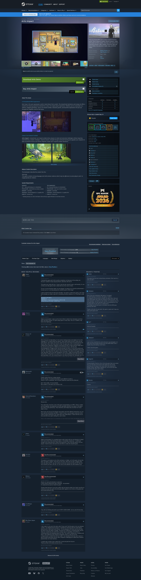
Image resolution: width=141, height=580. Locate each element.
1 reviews (28, 435)
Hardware (82, 570)
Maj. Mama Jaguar (30, 520)
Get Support (108, 570)
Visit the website (93, 146)
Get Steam (107, 565)
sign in (110, 1)
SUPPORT (62, 4)
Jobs (81, 568)
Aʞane (27, 274)
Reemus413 (29, 371)
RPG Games (30, 19)
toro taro (28, 454)
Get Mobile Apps (109, 568)
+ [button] (114, 65)
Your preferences (115, 244)
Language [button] (45, 258)
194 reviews (28, 477)
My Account (108, 573)
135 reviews (28, 373)
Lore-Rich (91, 65)
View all (117, 227)
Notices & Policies (95, 570)
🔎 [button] (89, 209)
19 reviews (28, 455)
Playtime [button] (63, 258)
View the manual (93, 166)
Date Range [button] (54, 258)
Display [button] (70, 258)
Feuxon (102, 58)
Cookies (93, 573)
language (116, 1)
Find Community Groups (94, 175)
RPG (112, 65)
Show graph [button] (114, 258)
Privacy (93, 565)
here (48, 232)
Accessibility (94, 568)
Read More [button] (81, 359)
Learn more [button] (113, 118)
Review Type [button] (25, 258)
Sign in (24, 71)
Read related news (93, 171)
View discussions (93, 173)
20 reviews (28, 397)
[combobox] (99, 10)
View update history (93, 168)
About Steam (69, 565)
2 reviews (28, 335)
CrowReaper (29, 503)
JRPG (96, 65)
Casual (98, 136)
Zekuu (27, 433)
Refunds (93, 576)
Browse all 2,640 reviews (53, 555)
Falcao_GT (28, 334)
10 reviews (28, 505)
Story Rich (108, 65)
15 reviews (28, 314)
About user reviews (106, 244)
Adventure (94, 136)
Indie (102, 136)
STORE (40, 4)
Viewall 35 (115, 127)
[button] (24, 10)
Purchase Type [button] (35, 258)
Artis (95, 141)
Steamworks (69, 570)
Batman (28, 476)
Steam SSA (69, 568)
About (55, 4)
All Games (24, 19)
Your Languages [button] (30, 263)
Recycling (82, 573)
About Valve (83, 565)
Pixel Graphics (101, 65)
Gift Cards (68, 576)
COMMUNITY (48, 4)
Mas (101, 56)
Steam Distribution (70, 573)
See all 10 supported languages (95, 110)
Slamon (28, 313)
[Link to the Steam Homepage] (27, 5)
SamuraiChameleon (31, 396)
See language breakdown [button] (95, 244)
